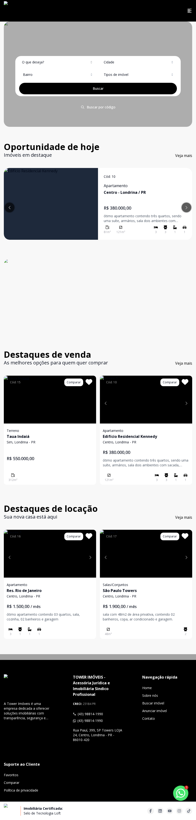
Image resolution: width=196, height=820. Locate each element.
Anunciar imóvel (154, 710)
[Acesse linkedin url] (160, 811)
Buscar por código (101, 107)
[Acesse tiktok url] (188, 811)
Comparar (11, 782)
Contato (148, 718)
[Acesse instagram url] (179, 811)
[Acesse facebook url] (150, 811)
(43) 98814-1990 (90, 714)
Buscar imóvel (153, 703)
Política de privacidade (21, 790)
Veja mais (183, 155)
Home (147, 688)
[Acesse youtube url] (169, 811)
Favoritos (11, 775)
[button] (105, 403)
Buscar (98, 88)
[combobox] (57, 62)
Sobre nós (150, 695)
